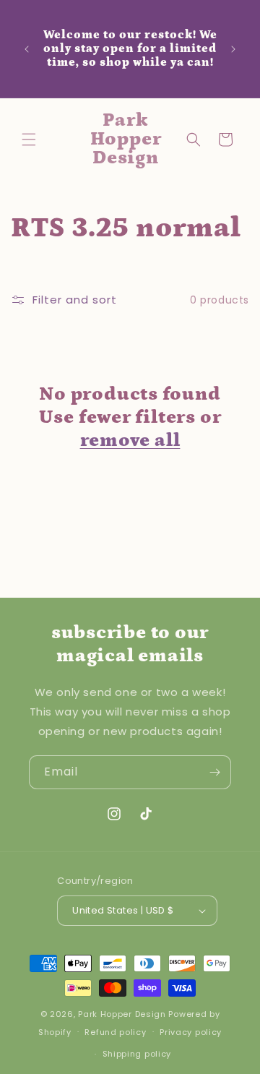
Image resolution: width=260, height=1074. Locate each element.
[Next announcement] (233, 49)
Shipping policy (137, 1054)
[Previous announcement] (27, 49)
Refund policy (115, 1032)
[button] (29, 139)
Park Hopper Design (122, 1014)
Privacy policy (191, 1032)
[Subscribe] (214, 772)
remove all (130, 440)
